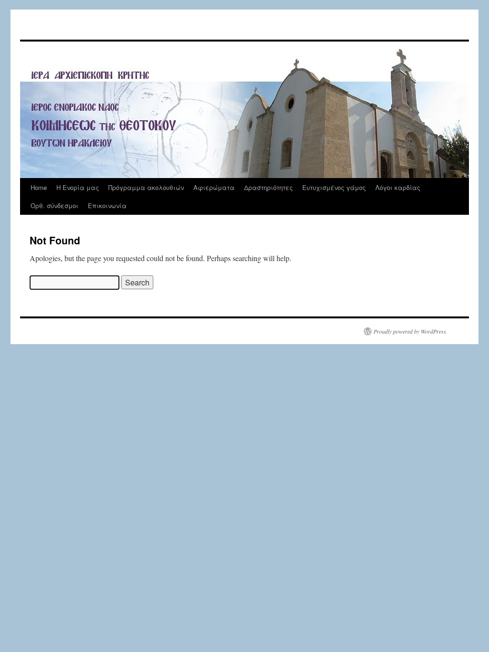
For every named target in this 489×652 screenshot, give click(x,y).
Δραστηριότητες (268, 187)
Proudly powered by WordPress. (410, 331)
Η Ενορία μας (77, 187)
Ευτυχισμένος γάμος (334, 187)
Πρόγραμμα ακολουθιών (146, 187)
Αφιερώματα (213, 187)
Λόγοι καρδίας (397, 187)
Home (39, 187)
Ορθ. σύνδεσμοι (54, 205)
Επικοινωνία (107, 205)
